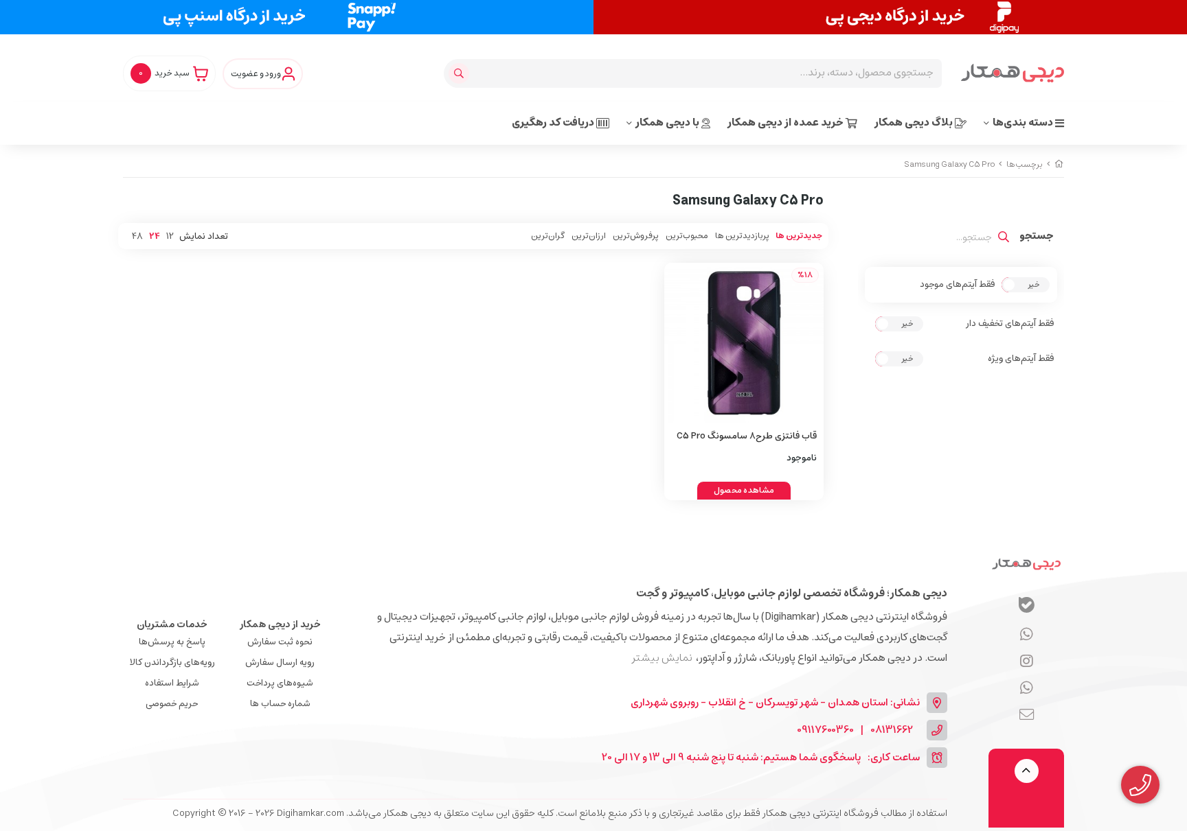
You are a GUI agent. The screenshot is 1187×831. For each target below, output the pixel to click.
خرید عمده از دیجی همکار (786, 122)
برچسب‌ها (1024, 164)
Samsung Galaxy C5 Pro (949, 164)
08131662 (891, 730)
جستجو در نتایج (1036, 237)
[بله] (1026, 607)
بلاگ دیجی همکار (914, 122)
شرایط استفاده (172, 683)
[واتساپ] (1026, 635)
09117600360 (825, 730)
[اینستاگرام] (1026, 689)
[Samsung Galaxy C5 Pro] (1026, 563)
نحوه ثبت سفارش (280, 642)
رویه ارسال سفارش (280, 662)
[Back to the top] (1027, 771)
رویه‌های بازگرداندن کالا (172, 662)
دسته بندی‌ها (1024, 122)
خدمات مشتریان (172, 624)
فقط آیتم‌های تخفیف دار (1010, 323)
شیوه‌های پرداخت (280, 683)
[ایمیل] (1026, 715)
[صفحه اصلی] (1059, 164)
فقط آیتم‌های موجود (957, 284)
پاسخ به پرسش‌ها (172, 642)
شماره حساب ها (280, 704)
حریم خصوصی (172, 704)
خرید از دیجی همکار (280, 624)
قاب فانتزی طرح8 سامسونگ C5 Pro (747, 436)
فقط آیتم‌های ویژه (1021, 358)
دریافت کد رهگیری (554, 122)
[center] (460, 73)
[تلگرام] (1026, 662)
